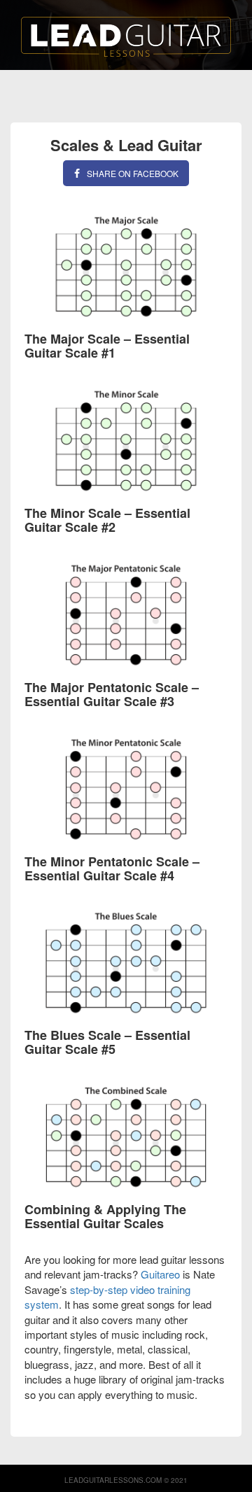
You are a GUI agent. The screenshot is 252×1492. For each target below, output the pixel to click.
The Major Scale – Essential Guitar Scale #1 (107, 346)
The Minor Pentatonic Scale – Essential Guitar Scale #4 (112, 868)
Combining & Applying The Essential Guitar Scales (105, 1216)
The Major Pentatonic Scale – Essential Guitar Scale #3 (111, 694)
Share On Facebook (132, 173)
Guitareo (160, 1274)
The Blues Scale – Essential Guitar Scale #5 (107, 1042)
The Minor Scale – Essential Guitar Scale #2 (107, 520)
